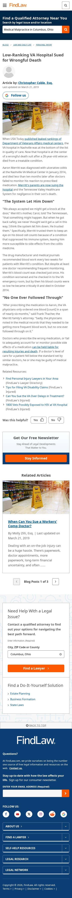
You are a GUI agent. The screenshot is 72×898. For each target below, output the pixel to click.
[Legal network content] (65, 870)
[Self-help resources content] (65, 848)
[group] (36, 533)
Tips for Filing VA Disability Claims (27, 387)
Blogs (6, 44)
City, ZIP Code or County (24, 647)
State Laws (17, 705)
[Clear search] (60, 654)
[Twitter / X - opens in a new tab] (29, 814)
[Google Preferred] (63, 814)
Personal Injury (44, 44)
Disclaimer (33, 888)
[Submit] (65, 793)
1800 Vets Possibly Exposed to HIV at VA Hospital (36, 405)
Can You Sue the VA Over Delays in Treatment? (35, 396)
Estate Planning (20, 693)
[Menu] (4, 5)
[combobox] (36, 654)
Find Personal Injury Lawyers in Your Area (32, 378)
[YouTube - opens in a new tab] (17, 814)
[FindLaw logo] (19, 5)
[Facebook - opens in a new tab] (6, 814)
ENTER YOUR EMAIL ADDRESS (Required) (26, 786)
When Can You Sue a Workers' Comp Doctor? (32, 523)
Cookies (48, 888)
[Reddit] (52, 814)
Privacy (18, 888)
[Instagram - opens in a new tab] (40, 814)
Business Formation (22, 699)
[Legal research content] (65, 859)
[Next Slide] (55, 581)
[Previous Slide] (16, 581)
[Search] (65, 5)
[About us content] (65, 826)
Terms (6, 888)
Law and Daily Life (22, 44)
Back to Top (37, 725)
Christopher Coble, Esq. (35, 83)
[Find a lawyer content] (65, 837)
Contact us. (15, 768)
